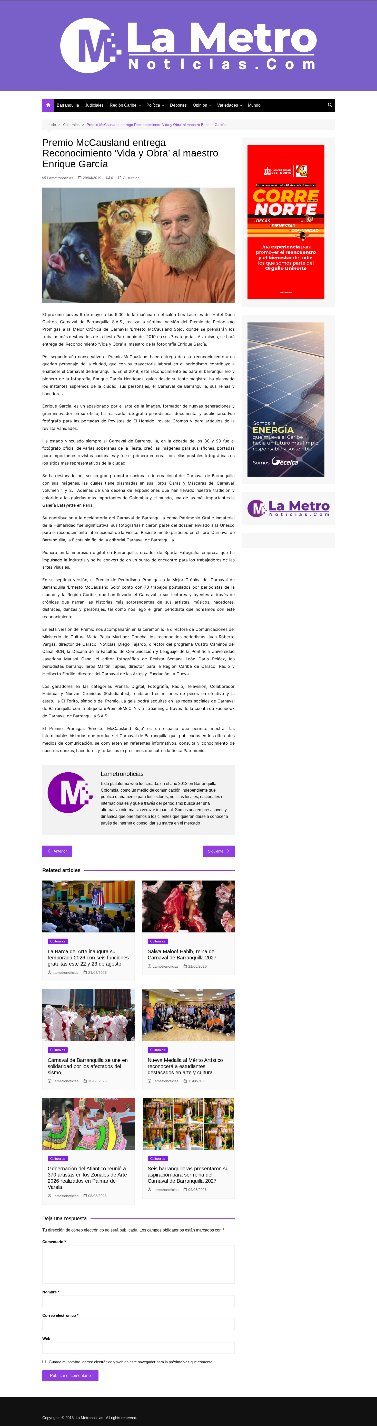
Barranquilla (68, 105)
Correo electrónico (60, 1315)
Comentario (54, 1241)
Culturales (131, 178)
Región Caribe (123, 105)
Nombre (50, 1292)
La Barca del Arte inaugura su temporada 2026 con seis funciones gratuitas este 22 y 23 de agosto (88, 958)
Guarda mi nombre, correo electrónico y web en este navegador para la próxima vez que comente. (131, 1362)
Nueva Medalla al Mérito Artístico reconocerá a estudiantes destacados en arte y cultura (185, 1066)
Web (46, 1338)
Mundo (254, 105)
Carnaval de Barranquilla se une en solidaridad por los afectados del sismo (88, 1066)
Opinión (200, 105)
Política (153, 105)
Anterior (60, 851)
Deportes (178, 105)
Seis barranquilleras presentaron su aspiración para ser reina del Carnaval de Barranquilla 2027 (188, 1175)
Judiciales (94, 105)
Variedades (227, 105)
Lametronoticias (60, 178)
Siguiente (215, 851)
